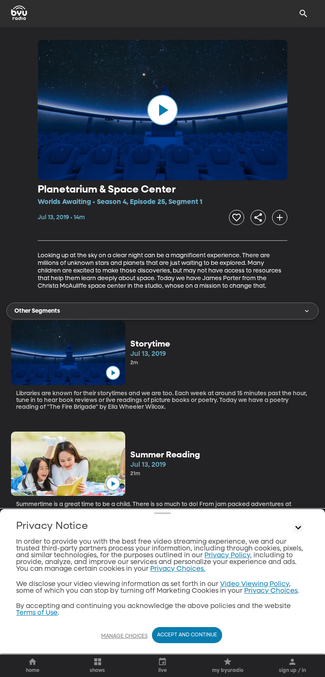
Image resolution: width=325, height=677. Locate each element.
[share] (258, 217)
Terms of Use (37, 613)
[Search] (303, 13)
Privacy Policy (227, 555)
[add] (279, 217)
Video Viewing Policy (254, 584)
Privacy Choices (270, 591)
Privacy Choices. (177, 569)
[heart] (236, 217)
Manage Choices (124, 636)
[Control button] (298, 528)
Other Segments (37, 311)
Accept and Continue (187, 635)
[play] (162, 110)
